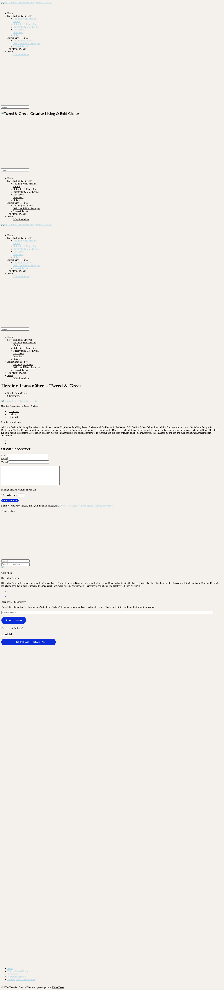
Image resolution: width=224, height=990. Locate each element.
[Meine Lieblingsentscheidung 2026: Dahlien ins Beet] (167, 675)
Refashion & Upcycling (24, 24)
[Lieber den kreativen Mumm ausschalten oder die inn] (19, 662)
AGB (10, 968)
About (10, 51)
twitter (12, 414)
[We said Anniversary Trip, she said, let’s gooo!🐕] (19, 828)
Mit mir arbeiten (21, 54)
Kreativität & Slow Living (26, 27)
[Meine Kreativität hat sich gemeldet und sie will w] (130, 702)
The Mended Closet (16, 49)
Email (4, 458)
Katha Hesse (58, 987)
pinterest (13, 417)
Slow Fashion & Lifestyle (19, 16)
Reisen (16, 35)
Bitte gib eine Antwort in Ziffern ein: (18, 489)
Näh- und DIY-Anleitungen (26, 43)
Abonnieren (13, 620)
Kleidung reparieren (23, 40)
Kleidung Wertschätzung (25, 18)
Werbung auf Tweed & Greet (21, 979)
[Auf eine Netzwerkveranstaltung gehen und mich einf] (56, 894)
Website (5, 462)
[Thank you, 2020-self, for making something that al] (167, 832)
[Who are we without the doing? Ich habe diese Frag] (130, 872)
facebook (14, 411)
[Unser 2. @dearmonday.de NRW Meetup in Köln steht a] (204, 873)
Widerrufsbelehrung (16, 976)
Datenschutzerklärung (17, 971)
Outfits (16, 21)
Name (4, 455)
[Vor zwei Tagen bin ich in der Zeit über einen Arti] (204, 737)
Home (10, 13)
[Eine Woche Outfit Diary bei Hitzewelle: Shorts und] (56, 655)
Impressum (12, 974)
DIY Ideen (18, 29)
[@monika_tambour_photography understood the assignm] (93, 871)
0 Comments (13, 396)
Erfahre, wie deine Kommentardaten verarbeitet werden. (86, 505)
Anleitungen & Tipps (17, 38)
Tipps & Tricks (20, 46)
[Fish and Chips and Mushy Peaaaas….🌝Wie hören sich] (93, 672)
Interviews (18, 32)
